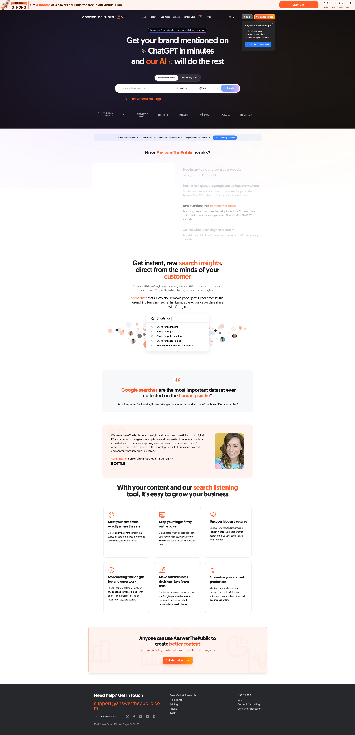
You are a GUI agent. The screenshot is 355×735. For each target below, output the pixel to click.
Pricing (210, 17)
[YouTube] (140, 716)
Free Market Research (183, 695)
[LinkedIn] (147, 716)
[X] (127, 716)
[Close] (272, 23)
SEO (239, 699)
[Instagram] (154, 716)
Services (176, 17)
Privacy (174, 708)
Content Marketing (248, 704)
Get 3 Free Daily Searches (225, 138)
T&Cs (173, 713)
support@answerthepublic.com (127, 705)
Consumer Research (249, 708)
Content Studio (190, 17)
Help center (176, 699)
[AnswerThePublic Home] (103, 17)
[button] (177, 5)
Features (153, 17)
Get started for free (264, 17)
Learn (143, 17)
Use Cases (165, 17)
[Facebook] (134, 716)
